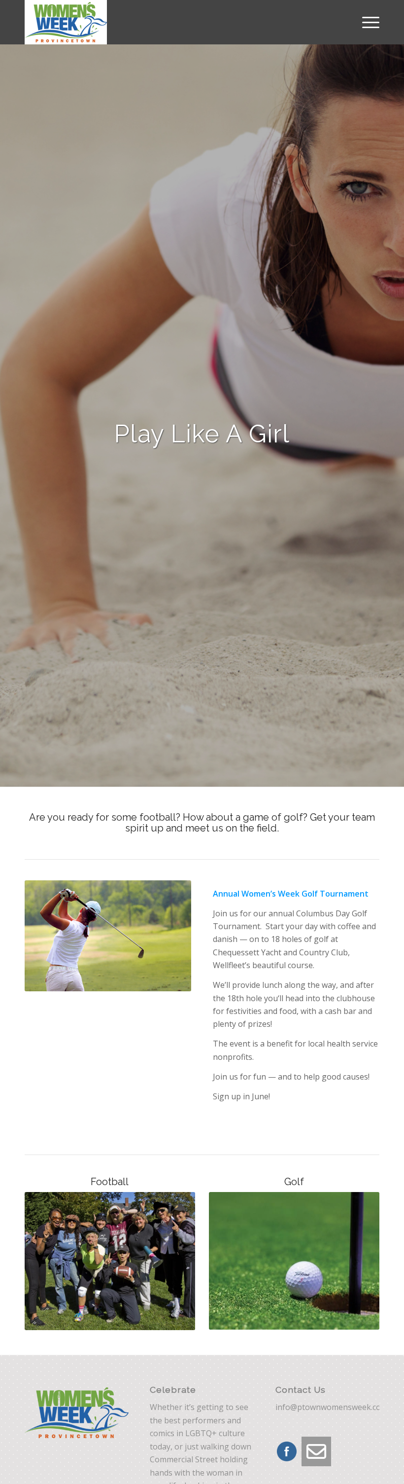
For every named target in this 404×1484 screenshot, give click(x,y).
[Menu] (365, 22)
